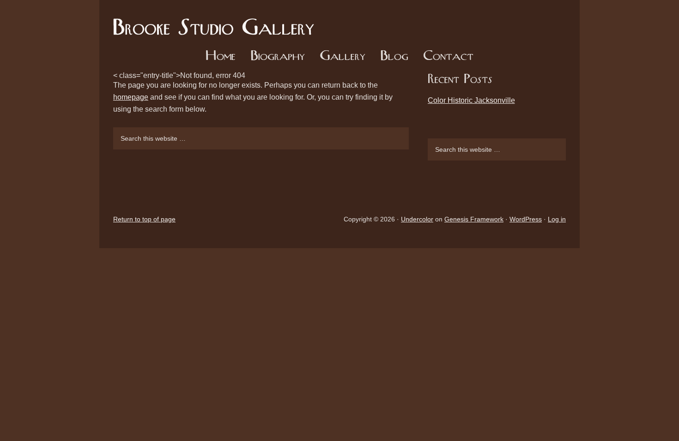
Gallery (342, 56)
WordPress (525, 219)
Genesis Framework (473, 219)
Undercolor (417, 219)
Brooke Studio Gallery (217, 21)
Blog (394, 56)
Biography (277, 56)
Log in (557, 219)
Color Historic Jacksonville (471, 100)
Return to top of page (144, 219)
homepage (130, 97)
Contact (448, 56)
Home (221, 56)
